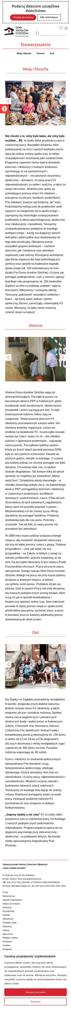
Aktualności (8, 919)
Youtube (6, 945)
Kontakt (6, 915)
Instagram (7, 949)
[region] (35, 980)
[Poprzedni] (8, 101)
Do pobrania (8, 911)
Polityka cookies (10, 938)
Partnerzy (7, 908)
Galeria (6, 930)
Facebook (7, 942)
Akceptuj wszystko (35, 992)
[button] (4, 108)
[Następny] (63, 101)
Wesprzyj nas (9, 896)
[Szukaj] (37, 33)
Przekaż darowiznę (23, 17)
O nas (5, 892)
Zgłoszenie (8, 934)
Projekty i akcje (10, 923)
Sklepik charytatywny (12, 900)
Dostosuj (35, 1001)
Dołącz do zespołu (11, 904)
